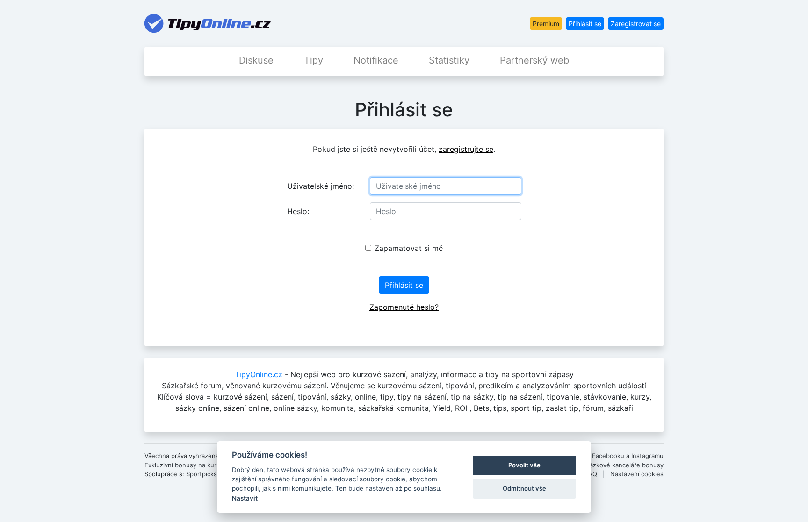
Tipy (313, 60)
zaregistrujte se (466, 149)
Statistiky (449, 60)
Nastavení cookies (637, 474)
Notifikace (376, 60)
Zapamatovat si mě (409, 248)
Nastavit (245, 498)
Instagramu (647, 455)
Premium (546, 24)
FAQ (591, 474)
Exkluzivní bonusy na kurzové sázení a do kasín (213, 465)
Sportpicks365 (207, 474)
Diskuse (256, 60)
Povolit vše (524, 465)
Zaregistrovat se (636, 24)
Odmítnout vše (524, 488)
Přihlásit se (585, 24)
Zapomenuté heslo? (404, 307)
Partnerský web (534, 60)
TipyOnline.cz (258, 374)
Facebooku (608, 455)
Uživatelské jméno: (320, 186)
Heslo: (298, 211)
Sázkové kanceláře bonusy (625, 465)
